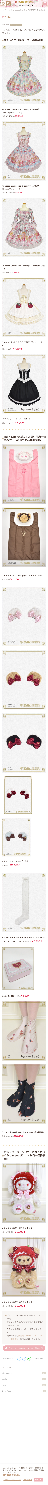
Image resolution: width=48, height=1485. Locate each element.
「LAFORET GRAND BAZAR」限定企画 (25, 1348)
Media (23, 1379)
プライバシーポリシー (12, 1480)
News (23, 1385)
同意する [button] (38, 1480)
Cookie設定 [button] (27, 1480)
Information (23, 1373)
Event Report (23, 1391)
